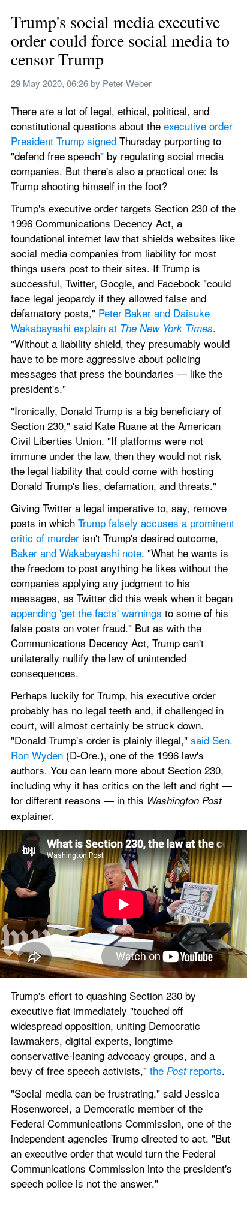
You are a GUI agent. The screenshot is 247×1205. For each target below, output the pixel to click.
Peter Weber (127, 83)
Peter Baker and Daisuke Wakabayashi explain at (112, 320)
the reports (186, 1070)
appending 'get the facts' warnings (86, 612)
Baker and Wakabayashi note (76, 552)
